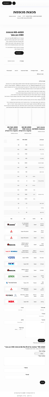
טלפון (22, 320)
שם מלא (43, 307)
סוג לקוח (21, 327)
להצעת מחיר (6, 3)
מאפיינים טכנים (24, 70)
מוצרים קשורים (34, 70)
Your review (41, 356)
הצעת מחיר (18, 53)
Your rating (42, 351)
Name (26, 367)
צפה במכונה (38, 116)
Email (27, 374)
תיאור (42, 70)
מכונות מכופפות (11, 61)
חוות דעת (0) (40, 74)
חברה (22, 307)
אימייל (43, 313)
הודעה (43, 320)
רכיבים (16, 70)
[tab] (42, 70)
